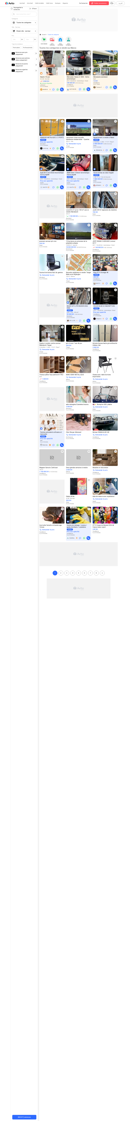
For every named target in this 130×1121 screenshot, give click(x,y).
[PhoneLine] (62, 89)
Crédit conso (49, 3)
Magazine (65, 3)
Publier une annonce (100, 3)
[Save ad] (62, 52)
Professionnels (27, 47)
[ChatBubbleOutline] (53, 89)
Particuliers (16, 47)
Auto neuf (22, 3)
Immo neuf (30, 3)
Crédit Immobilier (39, 3)
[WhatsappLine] (58, 89)
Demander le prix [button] (75, 144)
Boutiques (57, 3)
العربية (120, 3)
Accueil (44, 34)
